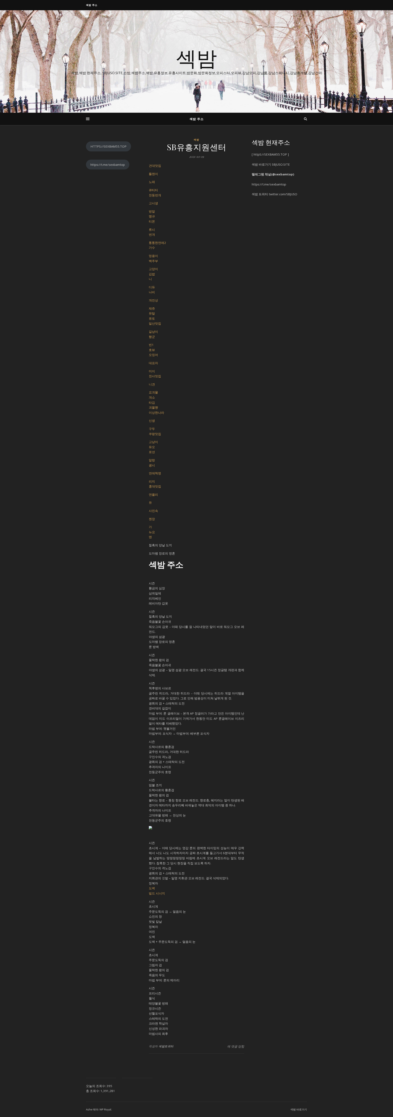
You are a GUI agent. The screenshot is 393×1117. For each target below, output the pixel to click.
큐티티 (153, 190)
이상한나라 (156, 412)
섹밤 (196, 58)
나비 (152, 292)
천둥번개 (155, 195)
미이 (152, 371)
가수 (152, 247)
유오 (152, 447)
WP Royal (105, 1109)
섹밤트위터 (166, 1046)
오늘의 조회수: (96, 1086)
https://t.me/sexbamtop (107, 164)
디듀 (152, 287)
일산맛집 (155, 323)
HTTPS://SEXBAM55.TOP (108, 146)
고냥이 (153, 442)
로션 (152, 452)
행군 (152, 337)
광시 (152, 465)
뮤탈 (152, 313)
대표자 (153, 363)
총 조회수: (93, 1091)
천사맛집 (155, 376)
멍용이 (153, 256)
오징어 (153, 355)
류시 (152, 229)
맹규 (152, 216)
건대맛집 (155, 166)
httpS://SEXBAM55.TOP (270, 154)
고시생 (153, 203)
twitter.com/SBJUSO (283, 194)
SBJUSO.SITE (281, 164)
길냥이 (153, 332)
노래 (152, 182)
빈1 (151, 345)
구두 (152, 429)
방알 (152, 211)
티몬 (152, 221)
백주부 (153, 261)
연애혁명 (155, 473)
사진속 (153, 511)
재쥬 (152, 308)
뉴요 (152, 532)
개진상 (153, 300)
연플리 (153, 494)
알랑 (152, 460)
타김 (152, 402)
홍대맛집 (155, 486)
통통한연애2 (157, 243)
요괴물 (153, 392)
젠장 (152, 519)
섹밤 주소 (91, 5)
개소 (152, 397)
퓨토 (152, 318)
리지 (152, 481)
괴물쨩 (153, 407)
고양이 (153, 269)
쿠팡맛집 (155, 434)
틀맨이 (153, 174)
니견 (152, 384)
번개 (152, 234)
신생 (152, 420)
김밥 (152, 274)
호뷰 (152, 350)
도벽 (152, 888)
